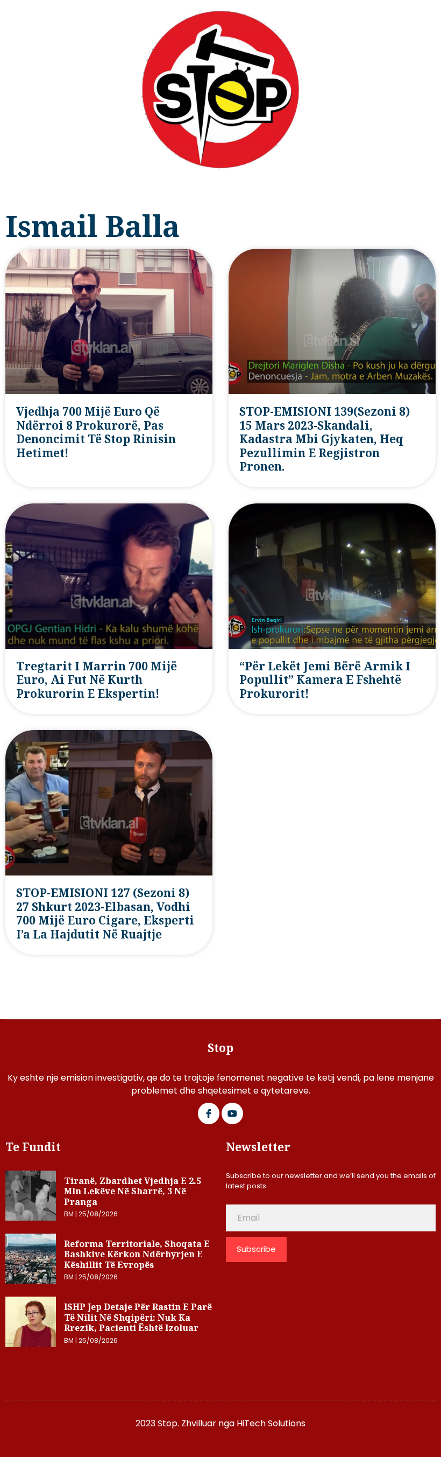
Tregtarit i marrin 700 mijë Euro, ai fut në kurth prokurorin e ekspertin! (96, 680)
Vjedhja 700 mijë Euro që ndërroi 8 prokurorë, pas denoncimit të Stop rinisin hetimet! (96, 432)
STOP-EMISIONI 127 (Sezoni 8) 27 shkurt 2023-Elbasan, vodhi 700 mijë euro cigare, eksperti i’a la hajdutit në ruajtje (105, 913)
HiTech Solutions (271, 1423)
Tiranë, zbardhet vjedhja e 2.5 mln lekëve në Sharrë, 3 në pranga (132, 1191)
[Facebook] (208, 1113)
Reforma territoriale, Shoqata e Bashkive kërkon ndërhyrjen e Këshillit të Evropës (137, 1254)
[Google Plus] (232, 1113)
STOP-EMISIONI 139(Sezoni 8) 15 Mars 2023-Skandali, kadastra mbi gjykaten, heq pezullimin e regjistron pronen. (324, 439)
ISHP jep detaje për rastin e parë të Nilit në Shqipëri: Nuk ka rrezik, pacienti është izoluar (138, 1317)
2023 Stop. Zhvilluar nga (186, 1423)
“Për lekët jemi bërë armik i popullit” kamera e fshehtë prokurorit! (324, 680)
